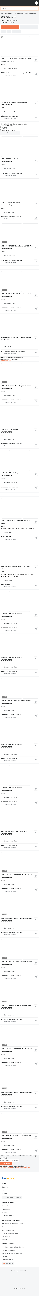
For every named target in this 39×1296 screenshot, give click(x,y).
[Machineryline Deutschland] (12, 3)
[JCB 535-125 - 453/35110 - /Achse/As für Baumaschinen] (19, 281)
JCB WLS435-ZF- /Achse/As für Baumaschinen (17, 701)
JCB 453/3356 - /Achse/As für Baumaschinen (16, 1049)
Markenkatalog (6, 1236)
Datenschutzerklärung (8, 1227)
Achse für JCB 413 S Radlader (11, 744)
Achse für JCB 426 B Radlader (11, 657)
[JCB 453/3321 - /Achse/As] (19, 146)
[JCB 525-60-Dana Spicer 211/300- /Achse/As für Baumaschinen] (19, 906)
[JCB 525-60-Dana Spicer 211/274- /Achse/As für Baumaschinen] (19, 1080)
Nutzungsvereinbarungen (23, 1167)
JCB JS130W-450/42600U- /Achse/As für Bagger (17, 1005)
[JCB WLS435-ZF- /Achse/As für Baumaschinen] (19, 688)
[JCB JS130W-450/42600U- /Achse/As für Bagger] (19, 993)
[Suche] (36, 8)
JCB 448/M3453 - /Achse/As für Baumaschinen (17, 1136)
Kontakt (4, 1193)
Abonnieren (6, 1163)
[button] (36, 3)
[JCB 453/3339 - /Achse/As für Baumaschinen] (19, 862)
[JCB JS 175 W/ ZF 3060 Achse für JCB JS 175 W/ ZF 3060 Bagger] (19, 46)
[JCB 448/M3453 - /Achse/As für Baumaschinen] (19, 1123)
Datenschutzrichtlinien (6, 1167)
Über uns (5, 1187)
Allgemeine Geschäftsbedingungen (12, 1223)
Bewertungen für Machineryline (11, 1233)
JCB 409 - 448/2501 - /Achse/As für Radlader (16, 962)
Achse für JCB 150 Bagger (10, 473)
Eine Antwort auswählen (10, 132)
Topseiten (5, 1239)
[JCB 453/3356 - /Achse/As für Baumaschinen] (19, 1036)
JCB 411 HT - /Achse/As (9, 429)
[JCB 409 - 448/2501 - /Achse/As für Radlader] (19, 949)
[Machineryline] (2, 13)
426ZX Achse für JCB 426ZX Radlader (14, 831)
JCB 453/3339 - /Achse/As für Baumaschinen (16, 875)
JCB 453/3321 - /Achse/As (10, 159)
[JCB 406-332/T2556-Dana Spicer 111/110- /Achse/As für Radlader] (19, 233)
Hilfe (3, 1190)
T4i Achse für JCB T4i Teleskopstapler (14, 102)
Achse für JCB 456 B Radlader (11, 614)
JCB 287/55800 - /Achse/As (10, 202)
